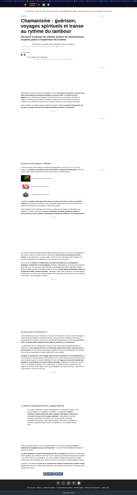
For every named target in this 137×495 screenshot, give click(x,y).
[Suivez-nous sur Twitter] (63, 483)
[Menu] (39, 4)
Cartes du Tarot (40, 11)
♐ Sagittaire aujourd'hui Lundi (104, 1)
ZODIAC (24, 16)
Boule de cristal (52, 11)
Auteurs (38, 487)
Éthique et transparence (92, 487)
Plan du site (31, 487)
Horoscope (29, 11)
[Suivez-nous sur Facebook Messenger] (79, 483)
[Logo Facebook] (48, 4)
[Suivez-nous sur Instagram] (68, 483)
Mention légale (78, 487)
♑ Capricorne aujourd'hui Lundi (67, 1)
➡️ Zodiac (58, 474)
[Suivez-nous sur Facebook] (58, 483)
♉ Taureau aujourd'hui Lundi (92, 1)
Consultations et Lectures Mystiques (107, 11)
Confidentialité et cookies (64, 487)
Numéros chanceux (85, 11)
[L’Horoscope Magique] (25, 4)
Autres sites (105, 487)
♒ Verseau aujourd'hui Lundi (42, 1)
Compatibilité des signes (68, 11)
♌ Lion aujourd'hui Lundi (31, 1)
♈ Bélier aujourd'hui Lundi (128, 1)
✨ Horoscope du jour (9, 1)
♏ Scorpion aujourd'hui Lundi (116, 1)
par (25, 52)
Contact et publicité (49, 487)
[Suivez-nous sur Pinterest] (74, 483)
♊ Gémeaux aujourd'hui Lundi (80, 1)
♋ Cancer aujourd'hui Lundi (54, 1)
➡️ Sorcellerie (49, 474)
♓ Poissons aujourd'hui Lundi (20, 1)
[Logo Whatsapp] (43, 4)
